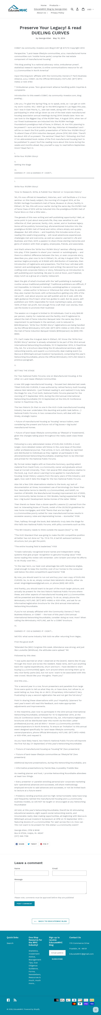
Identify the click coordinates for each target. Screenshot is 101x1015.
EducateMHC (18, 1009)
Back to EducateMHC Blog (52, 921)
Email (55, 868)
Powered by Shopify (32, 1009)
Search (10, 943)
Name (17, 868)
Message (18, 879)
